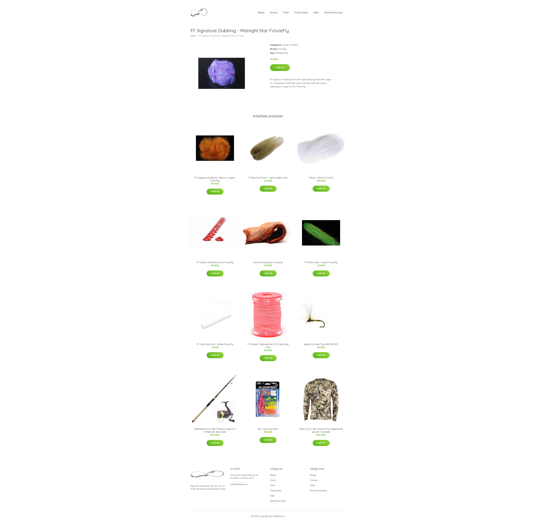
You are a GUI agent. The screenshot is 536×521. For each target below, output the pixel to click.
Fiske (286, 12)
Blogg (313, 475)
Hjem (193, 35)
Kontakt (314, 480)
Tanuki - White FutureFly (321, 177)
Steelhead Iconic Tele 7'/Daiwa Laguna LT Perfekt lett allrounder (215, 430)
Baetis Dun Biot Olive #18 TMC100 (321, 344)
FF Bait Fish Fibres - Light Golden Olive (268, 177)
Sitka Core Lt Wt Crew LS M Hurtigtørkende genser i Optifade (321, 430)
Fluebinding (301, 12)
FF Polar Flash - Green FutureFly (321, 262)
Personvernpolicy (318, 490)
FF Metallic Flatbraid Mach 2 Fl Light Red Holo (268, 346)
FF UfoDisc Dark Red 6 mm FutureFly (215, 262)
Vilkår (312, 485)
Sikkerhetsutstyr (333, 12)
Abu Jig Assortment (268, 429)
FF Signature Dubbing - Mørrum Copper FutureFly (215, 179)
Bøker (261, 12)
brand (273, 12)
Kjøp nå (280, 67)
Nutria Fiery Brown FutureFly (268, 262)
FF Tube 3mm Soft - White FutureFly (215, 344)
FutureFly (293, 45)
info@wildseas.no (238, 484)
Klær (316, 12)
